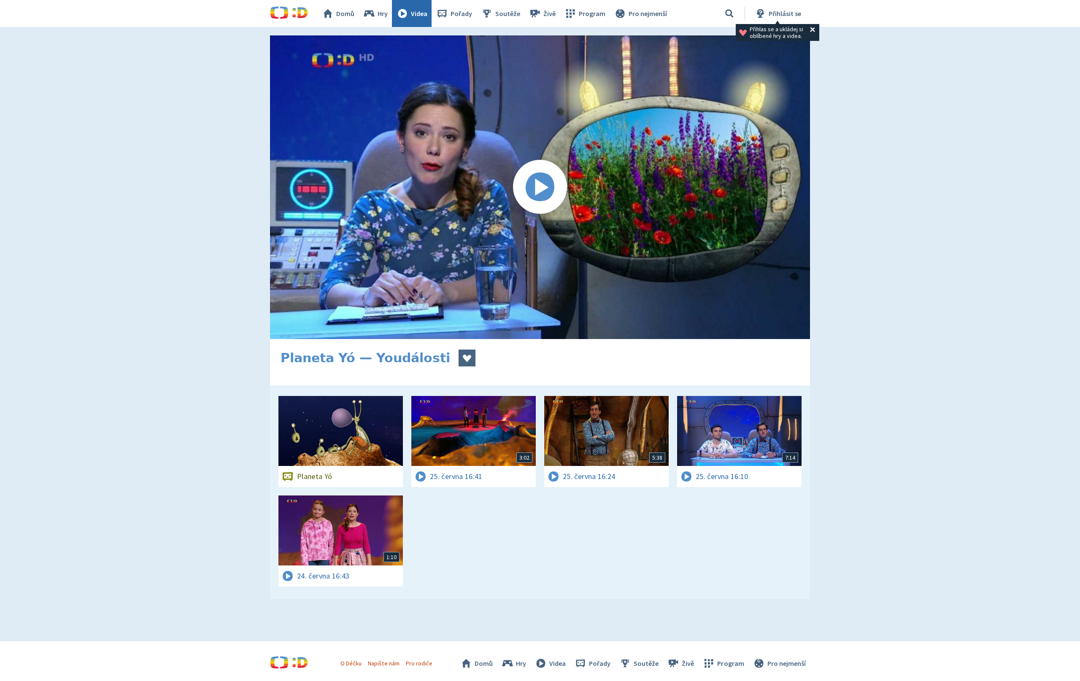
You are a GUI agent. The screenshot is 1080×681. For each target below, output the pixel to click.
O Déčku (351, 663)
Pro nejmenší (648, 13)
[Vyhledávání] (729, 13)
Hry (383, 13)
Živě (549, 13)
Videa (419, 13)
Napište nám (383, 663)
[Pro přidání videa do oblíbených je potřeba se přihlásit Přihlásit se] (467, 358)
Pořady (461, 13)
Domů (345, 13)
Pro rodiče (419, 663)
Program (592, 13)
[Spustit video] (540, 187)
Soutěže (507, 13)
